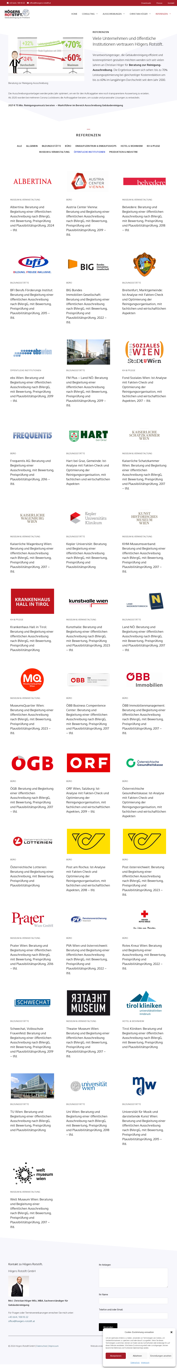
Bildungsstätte (51, 146)
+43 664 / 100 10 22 (17, 3)
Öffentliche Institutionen (89, 152)
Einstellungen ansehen (160, 1355)
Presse (159, 3)
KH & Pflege (153, 146)
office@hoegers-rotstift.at (40, 3)
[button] (171, 1332)
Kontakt (171, 3)
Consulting (88, 14)
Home (74, 14)
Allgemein (32, 146)
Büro (68, 146)
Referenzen (162, 14)
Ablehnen (137, 1355)
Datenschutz (135, 1363)
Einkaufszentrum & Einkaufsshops (96, 146)
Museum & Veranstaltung (54, 152)
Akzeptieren (115, 1355)
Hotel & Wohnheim (132, 146)
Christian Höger (139, 14)
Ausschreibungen (112, 14)
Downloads (146, 3)
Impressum (145, 1363)
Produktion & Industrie (123, 152)
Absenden (108, 1327)
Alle (19, 146)
